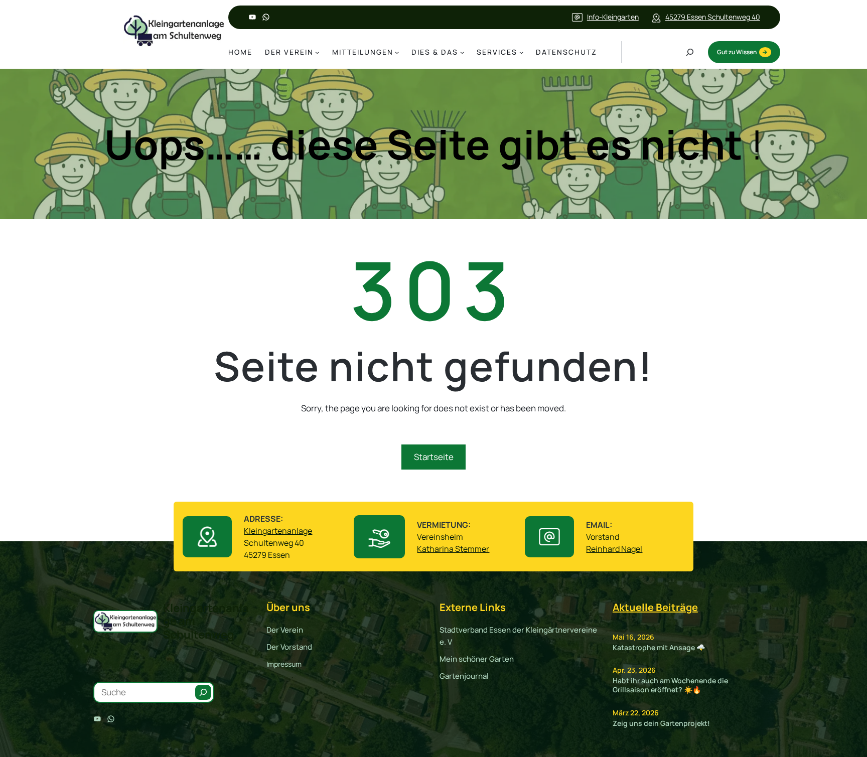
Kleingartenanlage (278, 530)
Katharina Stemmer (453, 548)
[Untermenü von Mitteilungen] (397, 52)
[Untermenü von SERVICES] (521, 52)
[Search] (203, 692)
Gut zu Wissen (737, 52)
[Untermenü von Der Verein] (317, 52)
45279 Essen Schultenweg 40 (712, 17)
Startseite (434, 457)
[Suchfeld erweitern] (690, 52)
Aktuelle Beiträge (655, 607)
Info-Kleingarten (613, 17)
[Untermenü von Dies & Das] (462, 52)
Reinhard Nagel (614, 548)
